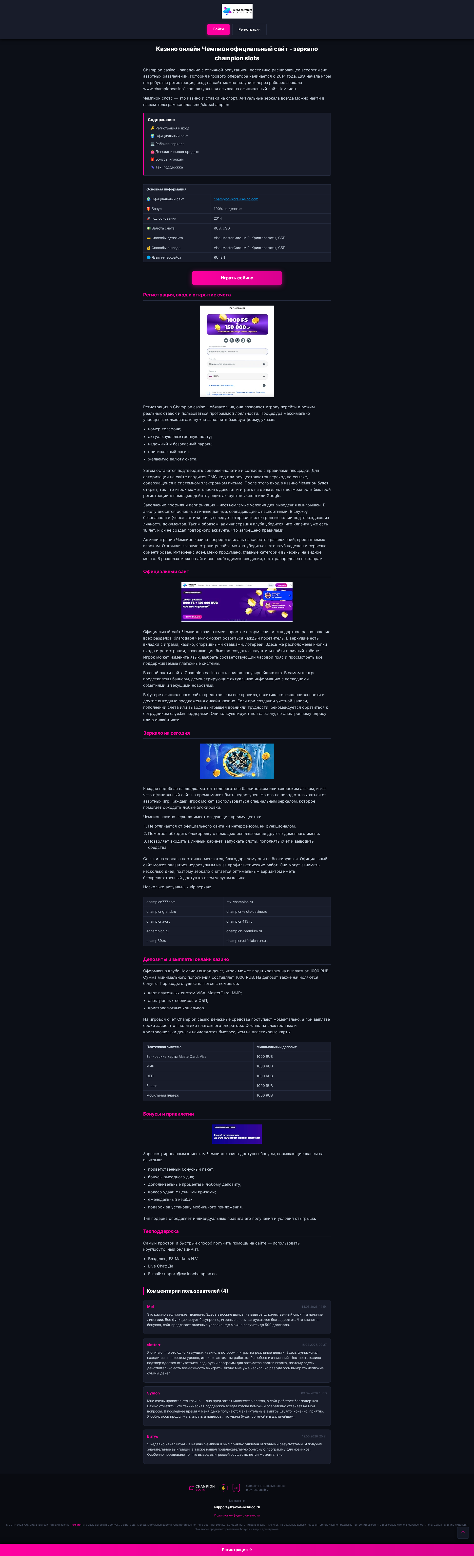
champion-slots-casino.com (236, 199)
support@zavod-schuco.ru (237, 1507)
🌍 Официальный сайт (169, 136)
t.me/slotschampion (210, 104)
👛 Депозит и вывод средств (174, 151)
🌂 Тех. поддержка (166, 167)
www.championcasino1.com (169, 88)
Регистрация (249, 29)
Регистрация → (237, 1549)
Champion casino (189, 406)
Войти (218, 29)
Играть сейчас (237, 277)
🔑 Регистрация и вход (169, 128)
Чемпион (76, 1524)
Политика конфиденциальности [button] (237, 1515)
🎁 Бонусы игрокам (167, 159)
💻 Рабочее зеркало (167, 144)
